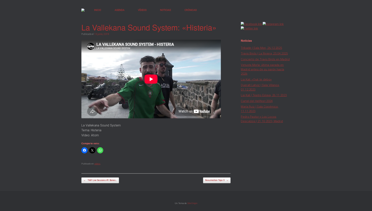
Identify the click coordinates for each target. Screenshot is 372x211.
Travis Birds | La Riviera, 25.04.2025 (264, 53)
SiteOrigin (192, 203)
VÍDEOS (142, 10)
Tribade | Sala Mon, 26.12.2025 (261, 48)
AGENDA (119, 10)
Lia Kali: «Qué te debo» (256, 79)
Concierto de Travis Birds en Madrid (265, 59)
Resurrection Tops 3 (216, 180)
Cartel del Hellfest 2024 (257, 101)
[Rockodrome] (82, 10)
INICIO (97, 10)
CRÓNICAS (190, 10)
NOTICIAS (165, 10)
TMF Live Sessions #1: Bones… (100, 180)
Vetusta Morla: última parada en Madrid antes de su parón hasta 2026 (262, 69)
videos (97, 164)
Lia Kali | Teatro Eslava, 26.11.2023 (264, 95)
